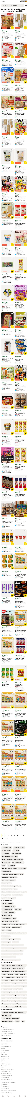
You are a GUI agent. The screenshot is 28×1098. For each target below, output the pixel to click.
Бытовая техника (5, 1050)
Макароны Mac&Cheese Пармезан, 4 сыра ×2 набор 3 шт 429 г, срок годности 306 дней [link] (7, 659)
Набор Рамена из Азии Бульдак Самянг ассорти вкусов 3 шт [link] (7, 197)
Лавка (8, 1096)
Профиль (25, 1096)
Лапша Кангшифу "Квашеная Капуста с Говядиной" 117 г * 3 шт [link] (20, 305)
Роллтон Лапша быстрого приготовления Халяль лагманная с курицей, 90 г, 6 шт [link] (7, 685)
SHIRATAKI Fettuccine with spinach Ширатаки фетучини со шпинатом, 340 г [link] (20, 62)
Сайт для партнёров (5, 1035)
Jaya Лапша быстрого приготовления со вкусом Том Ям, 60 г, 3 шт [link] (20, 549)
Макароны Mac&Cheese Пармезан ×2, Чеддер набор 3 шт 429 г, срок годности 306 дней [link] (20, 575)
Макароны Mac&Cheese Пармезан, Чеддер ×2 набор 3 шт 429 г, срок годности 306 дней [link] (20, 631)
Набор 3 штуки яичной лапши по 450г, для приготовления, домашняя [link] (20, 440)
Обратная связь (4, 1084)
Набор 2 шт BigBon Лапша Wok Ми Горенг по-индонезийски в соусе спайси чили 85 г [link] (20, 602)
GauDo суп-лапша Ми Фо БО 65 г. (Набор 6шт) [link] (20, 522)
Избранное (14, 1096)
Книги (2, 1067)
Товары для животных (6, 1073)
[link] (6, 847)
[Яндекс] (11, 1093)
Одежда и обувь (5, 1056)
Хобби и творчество (5, 1063)
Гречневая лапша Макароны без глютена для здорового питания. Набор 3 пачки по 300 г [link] (7, 631)
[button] (26, 5)
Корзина (19, 1096)
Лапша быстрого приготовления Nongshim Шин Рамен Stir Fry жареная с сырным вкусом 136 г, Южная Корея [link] (20, 685)
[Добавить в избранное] (12, 14)
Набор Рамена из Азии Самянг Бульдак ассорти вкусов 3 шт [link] (20, 386)
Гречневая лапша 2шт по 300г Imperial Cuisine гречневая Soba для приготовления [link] (20, 412)
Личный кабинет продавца (7, 1029)
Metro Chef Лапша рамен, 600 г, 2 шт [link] (6, 601)
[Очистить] (22, 5)
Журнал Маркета (5, 1088)
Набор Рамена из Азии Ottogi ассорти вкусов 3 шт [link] (20, 197)
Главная (3, 1096)
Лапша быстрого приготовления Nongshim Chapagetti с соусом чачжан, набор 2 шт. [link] (20, 332)
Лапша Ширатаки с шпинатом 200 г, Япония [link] (7, 277)
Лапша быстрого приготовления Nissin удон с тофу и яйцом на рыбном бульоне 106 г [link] (7, 438)
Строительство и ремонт (6, 1075)
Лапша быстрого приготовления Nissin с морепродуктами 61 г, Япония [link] (7, 250)
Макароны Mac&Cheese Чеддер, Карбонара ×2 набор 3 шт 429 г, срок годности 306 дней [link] (20, 714)
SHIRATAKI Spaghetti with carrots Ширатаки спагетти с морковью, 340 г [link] (7, 223)
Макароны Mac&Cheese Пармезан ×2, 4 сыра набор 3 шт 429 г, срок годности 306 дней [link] (20, 798)
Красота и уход (4, 1062)
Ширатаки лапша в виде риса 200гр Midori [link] (7, 87)
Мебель (3, 1048)
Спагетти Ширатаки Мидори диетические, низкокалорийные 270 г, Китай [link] (20, 168)
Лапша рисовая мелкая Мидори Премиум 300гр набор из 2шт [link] (20, 224)
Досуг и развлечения (6, 1046)
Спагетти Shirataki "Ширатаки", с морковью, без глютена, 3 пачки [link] (7, 140)
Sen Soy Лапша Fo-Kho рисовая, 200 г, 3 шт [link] (20, 495)
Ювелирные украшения (6, 1079)
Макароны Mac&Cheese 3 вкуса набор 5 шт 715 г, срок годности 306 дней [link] (7, 741)
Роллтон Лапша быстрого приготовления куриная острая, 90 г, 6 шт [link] (7, 573)
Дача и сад (3, 1065)
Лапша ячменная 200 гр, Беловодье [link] (7, 359)
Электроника (4, 1054)
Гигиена (3, 1052)
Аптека (2, 1060)
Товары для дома (5, 1058)
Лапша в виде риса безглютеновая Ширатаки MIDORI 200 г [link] (7, 168)
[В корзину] (12, 27)
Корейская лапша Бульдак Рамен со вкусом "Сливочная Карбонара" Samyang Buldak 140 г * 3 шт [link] (20, 251)
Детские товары (5, 1077)
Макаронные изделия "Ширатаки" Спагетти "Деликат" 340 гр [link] (20, 114)
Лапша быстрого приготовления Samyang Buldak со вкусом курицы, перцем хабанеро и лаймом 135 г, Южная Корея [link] (7, 467)
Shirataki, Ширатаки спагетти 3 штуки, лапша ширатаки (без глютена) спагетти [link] (7, 34)
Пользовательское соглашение (8, 1082)
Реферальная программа (6, 1040)
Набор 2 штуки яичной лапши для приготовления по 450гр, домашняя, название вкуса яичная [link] (20, 467)
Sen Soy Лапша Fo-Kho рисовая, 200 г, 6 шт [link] (20, 658)
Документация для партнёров (8, 1033)
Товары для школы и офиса (7, 1069)
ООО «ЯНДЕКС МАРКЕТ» (10, 1090)
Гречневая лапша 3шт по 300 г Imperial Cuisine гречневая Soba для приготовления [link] (7, 522)
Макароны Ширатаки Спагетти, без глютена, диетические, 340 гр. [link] (7, 114)
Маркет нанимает (5, 1086)
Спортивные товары (5, 1071)
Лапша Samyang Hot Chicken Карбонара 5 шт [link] (7, 62)
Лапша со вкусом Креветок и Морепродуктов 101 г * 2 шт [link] (20, 360)
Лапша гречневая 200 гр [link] (7, 331)
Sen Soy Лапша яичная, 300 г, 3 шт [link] (7, 549)
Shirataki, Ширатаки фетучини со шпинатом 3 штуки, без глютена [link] (20, 34)
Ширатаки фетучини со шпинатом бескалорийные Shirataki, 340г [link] (7, 385)
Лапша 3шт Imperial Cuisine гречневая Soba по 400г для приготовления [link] (7, 495)
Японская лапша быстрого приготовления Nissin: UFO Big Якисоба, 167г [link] (7, 412)
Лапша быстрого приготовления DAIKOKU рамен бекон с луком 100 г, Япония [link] (7, 304)
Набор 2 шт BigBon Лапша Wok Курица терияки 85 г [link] (19, 741)
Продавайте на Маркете (6, 1031)
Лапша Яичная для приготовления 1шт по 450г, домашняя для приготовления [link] (20, 277)
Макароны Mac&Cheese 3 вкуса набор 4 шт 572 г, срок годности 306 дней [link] (7, 714)
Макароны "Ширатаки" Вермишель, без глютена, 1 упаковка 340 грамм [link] (20, 87)
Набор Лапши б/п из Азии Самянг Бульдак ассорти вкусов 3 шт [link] (20, 140)
